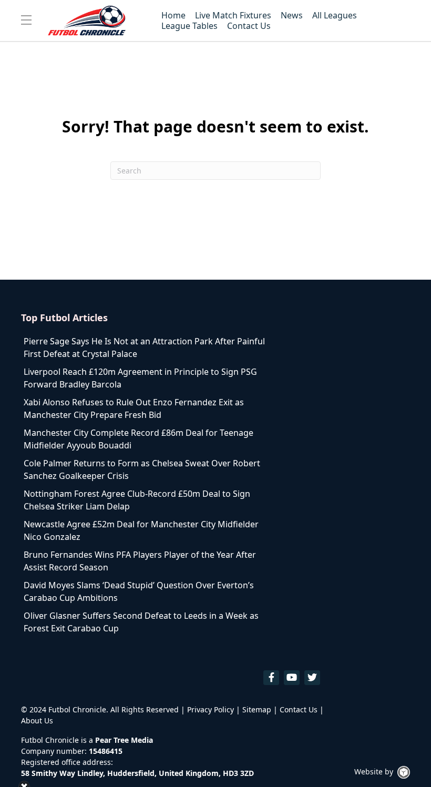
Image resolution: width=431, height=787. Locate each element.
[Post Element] (146, 347)
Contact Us (298, 709)
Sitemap (256, 709)
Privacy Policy (210, 709)
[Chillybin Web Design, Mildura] (403, 772)
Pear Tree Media (124, 740)
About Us (37, 720)
